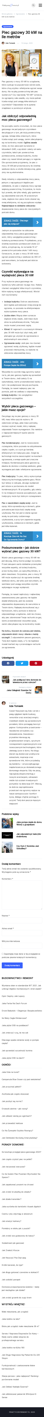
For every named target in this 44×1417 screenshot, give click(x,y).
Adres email (8, 928)
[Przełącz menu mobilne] (40, 5)
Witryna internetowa (11, 941)
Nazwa (6, 915)
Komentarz (7, 879)
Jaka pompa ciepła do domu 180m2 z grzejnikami (29, 823)
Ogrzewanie (7, 26)
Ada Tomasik (10, 43)
